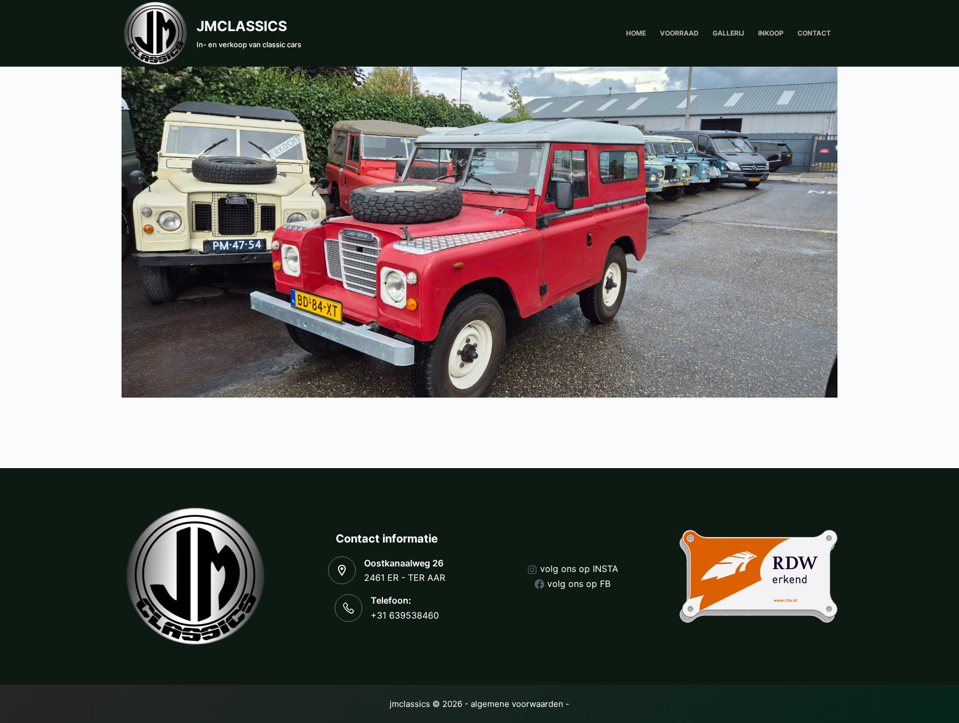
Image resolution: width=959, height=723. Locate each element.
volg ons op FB (578, 583)
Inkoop (771, 33)
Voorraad (679, 33)
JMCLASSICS (241, 26)
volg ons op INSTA (579, 568)
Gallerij (728, 33)
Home (636, 33)
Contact (814, 33)
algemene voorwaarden (517, 704)
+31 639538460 (405, 615)
